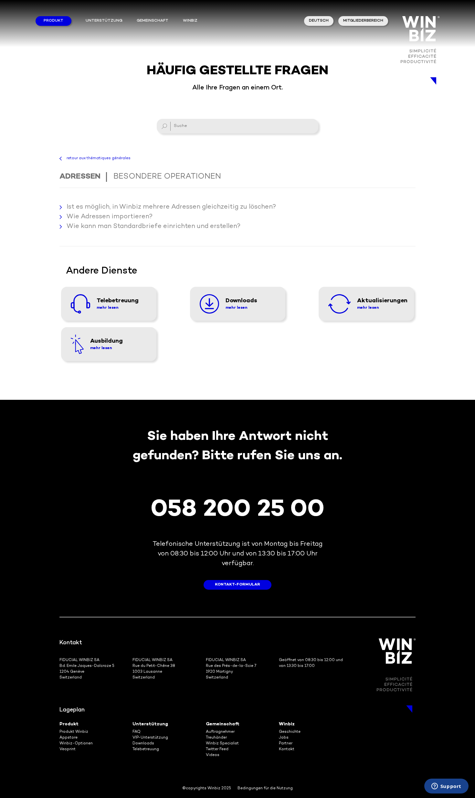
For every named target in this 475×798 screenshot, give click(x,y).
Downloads (143, 743)
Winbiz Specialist (222, 743)
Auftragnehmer (220, 732)
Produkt (53, 21)
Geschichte (290, 732)
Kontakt (286, 749)
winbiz (190, 21)
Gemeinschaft (152, 21)
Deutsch (319, 21)
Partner (285, 743)
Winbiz (287, 724)
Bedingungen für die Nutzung (265, 788)
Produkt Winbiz (73, 732)
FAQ (136, 732)
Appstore (68, 738)
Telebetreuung (145, 749)
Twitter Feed (217, 749)
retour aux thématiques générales (99, 158)
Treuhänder (216, 738)
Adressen (79, 177)
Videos (212, 755)
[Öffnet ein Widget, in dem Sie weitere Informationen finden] (446, 787)
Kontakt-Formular (237, 585)
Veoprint (67, 749)
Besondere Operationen (167, 177)
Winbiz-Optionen (76, 743)
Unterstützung (104, 21)
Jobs (284, 738)
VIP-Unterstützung (150, 738)
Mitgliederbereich (363, 21)
